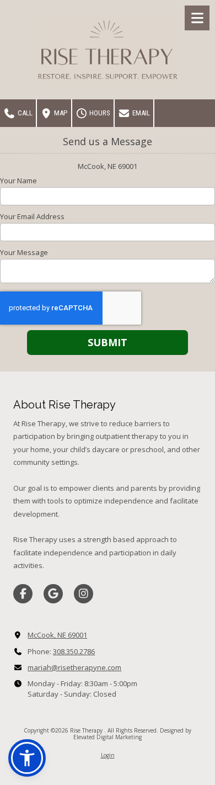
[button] (27, 758)
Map (59, 113)
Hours (99, 113)
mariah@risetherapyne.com (74, 667)
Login (108, 755)
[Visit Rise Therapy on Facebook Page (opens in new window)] (23, 593)
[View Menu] (197, 18)
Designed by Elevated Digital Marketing (132, 733)
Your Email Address (32, 216)
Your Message (24, 252)
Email (140, 113)
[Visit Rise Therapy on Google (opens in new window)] (53, 593)
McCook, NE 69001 (57, 635)
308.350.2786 (74, 651)
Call (24, 113)
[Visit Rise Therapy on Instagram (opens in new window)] (83, 593)
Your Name (18, 180)
